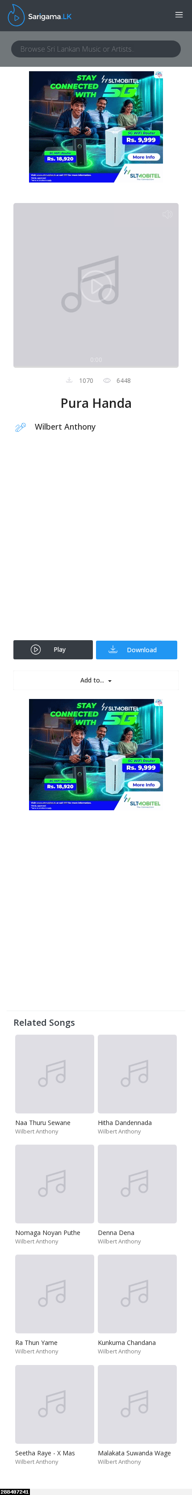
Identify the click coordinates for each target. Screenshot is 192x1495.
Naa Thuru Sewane (43, 1122)
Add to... (93, 680)
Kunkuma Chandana (127, 1342)
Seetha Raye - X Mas (45, 1453)
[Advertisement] (96, 542)
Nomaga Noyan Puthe (47, 1232)
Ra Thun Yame (36, 1342)
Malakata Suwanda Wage (134, 1453)
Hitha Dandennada (125, 1122)
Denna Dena (116, 1232)
